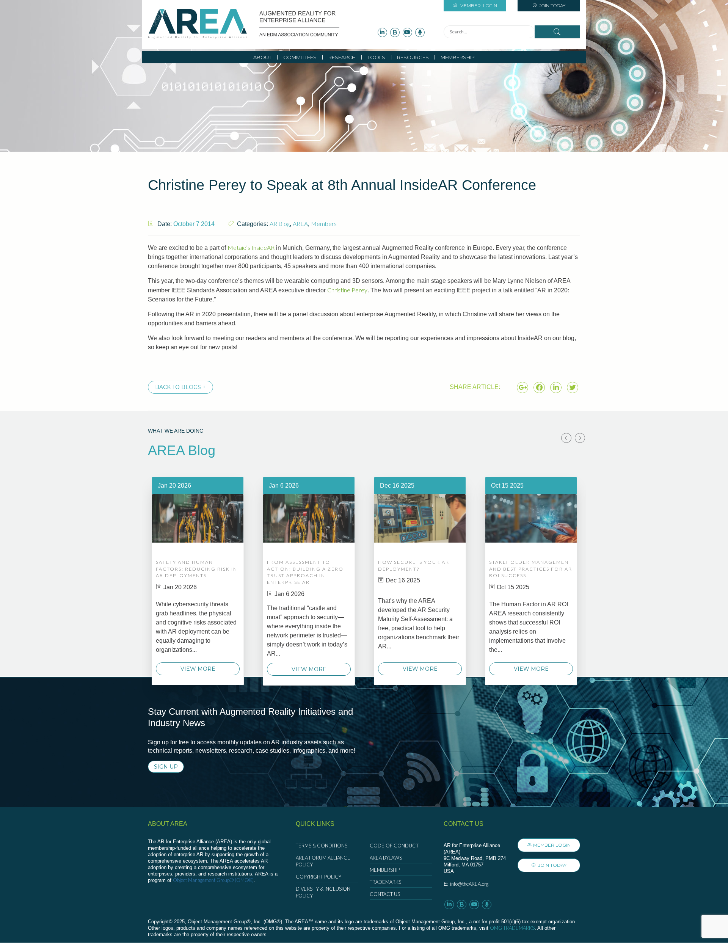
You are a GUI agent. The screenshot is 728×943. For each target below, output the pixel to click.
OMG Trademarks (512, 928)
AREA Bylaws (386, 858)
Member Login (552, 845)
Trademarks (385, 882)
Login (478, 5)
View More (197, 668)
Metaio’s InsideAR (251, 247)
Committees (300, 57)
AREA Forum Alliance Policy (323, 861)
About (262, 57)
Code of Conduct (394, 846)
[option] (197, 581)
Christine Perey (347, 289)
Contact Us (385, 894)
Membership (458, 57)
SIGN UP (166, 766)
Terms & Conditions (321, 846)
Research (342, 57)
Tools (376, 57)
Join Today (551, 5)
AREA (300, 223)
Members (324, 223)
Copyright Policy (318, 877)
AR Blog (280, 223)
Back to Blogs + (180, 387)
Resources (413, 57)
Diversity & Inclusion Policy (323, 892)
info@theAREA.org (469, 884)
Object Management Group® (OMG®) (213, 880)
